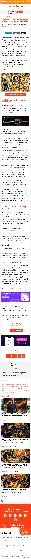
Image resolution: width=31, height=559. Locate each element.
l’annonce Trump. (7, 112)
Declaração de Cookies (20, 550)
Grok (23, 33)
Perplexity (16, 33)
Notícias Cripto (11, 16)
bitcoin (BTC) (16, 421)
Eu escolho (15, 556)
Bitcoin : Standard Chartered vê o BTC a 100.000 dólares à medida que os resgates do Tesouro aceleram (15, 465)
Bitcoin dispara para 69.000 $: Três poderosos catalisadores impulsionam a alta (14, 490)
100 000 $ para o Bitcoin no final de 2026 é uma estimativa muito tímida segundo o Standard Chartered (15, 414)
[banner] (15, 121)
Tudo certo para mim (25, 556)
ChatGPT (9, 33)
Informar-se (10, 421)
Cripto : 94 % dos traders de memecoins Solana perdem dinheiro (15, 440)
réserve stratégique (16, 288)
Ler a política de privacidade (8, 550)
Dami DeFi (12, 234)
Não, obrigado (5, 556)
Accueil (3, 16)
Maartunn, (17, 151)
